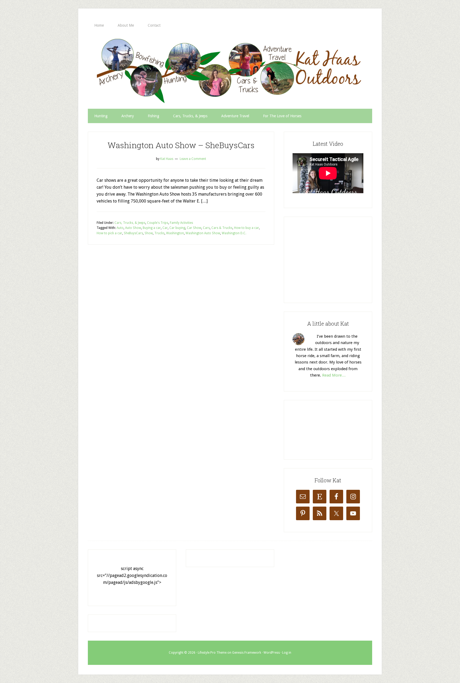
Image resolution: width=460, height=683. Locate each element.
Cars (206, 228)
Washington (175, 233)
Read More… (334, 375)
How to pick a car (109, 233)
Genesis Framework (246, 652)
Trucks (159, 233)
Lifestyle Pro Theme (212, 652)
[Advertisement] (332, 258)
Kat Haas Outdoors (230, 71)
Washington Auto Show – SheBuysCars (181, 145)
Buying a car (152, 228)
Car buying (177, 228)
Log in (286, 652)
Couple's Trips (157, 223)
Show (149, 233)
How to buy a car (246, 228)
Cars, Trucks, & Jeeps (129, 223)
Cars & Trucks (221, 228)
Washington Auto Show (203, 233)
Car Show (194, 228)
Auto (120, 228)
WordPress (272, 652)
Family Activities (181, 223)
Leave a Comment (193, 159)
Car (165, 228)
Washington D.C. (234, 233)
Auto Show (133, 228)
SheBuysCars (133, 233)
